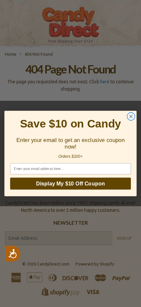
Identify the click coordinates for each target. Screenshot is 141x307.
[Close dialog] (131, 117)
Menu (20, 7)
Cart (131, 7)
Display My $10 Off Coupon (70, 183)
